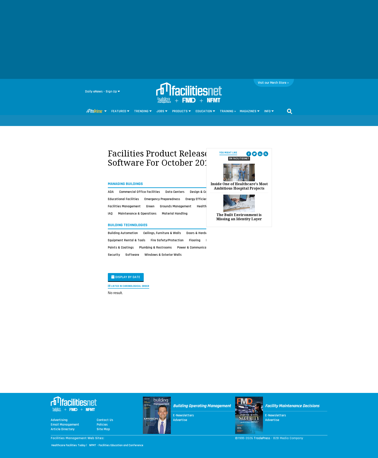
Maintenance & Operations (137, 213)
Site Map (103, 429)
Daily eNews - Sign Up (101, 91)
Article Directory (62, 429)
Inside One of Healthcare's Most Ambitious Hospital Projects (239, 186)
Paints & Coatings (121, 247)
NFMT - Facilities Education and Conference (116, 445)
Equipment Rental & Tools (126, 240)
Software (132, 254)
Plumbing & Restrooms (155, 247)
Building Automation (123, 233)
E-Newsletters (183, 415)
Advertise (180, 420)
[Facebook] (248, 153)
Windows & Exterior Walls (163, 254)
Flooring (194, 240)
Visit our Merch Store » (273, 83)
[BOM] (164, 102)
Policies (102, 424)
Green (150, 206)
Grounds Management (175, 206)
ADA (111, 192)
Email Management (65, 424)
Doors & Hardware (199, 233)
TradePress (262, 438)
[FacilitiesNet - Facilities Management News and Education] (189, 89)
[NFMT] (213, 101)
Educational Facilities (123, 199)
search (289, 111)
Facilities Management (124, 206)
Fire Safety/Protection (167, 240)
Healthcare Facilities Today (68, 445)
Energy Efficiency (198, 199)
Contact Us (105, 420)
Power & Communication (194, 247)
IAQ (110, 213)
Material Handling (174, 213)
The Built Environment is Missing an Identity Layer (239, 217)
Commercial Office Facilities (139, 192)
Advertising (59, 420)
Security (114, 254)
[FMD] (189, 101)
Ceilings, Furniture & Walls (162, 233)
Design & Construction (206, 192)
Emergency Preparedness (162, 199)
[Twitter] (254, 153)
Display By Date (127, 277)
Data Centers (174, 192)
